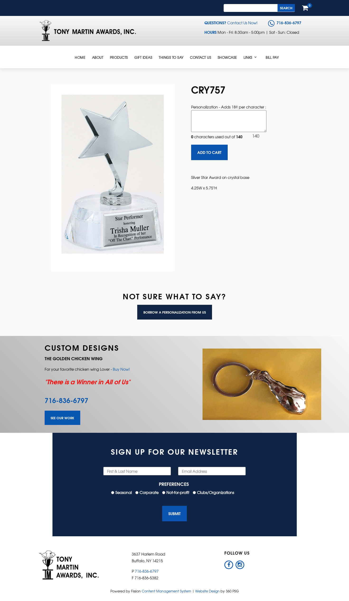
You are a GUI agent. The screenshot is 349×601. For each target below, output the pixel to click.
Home (80, 57)
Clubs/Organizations (215, 492)
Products (119, 57)
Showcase (227, 57)
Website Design (207, 591)
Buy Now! (121, 369)
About (98, 57)
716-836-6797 (66, 400)
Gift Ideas (143, 57)
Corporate (149, 492)
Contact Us (200, 57)
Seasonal (123, 492)
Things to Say (171, 57)
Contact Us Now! (242, 22)
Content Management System (166, 591)
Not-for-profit (177, 492)
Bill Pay (272, 57)
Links (248, 57)
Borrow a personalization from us (174, 312)
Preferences (174, 483)
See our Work (62, 417)
